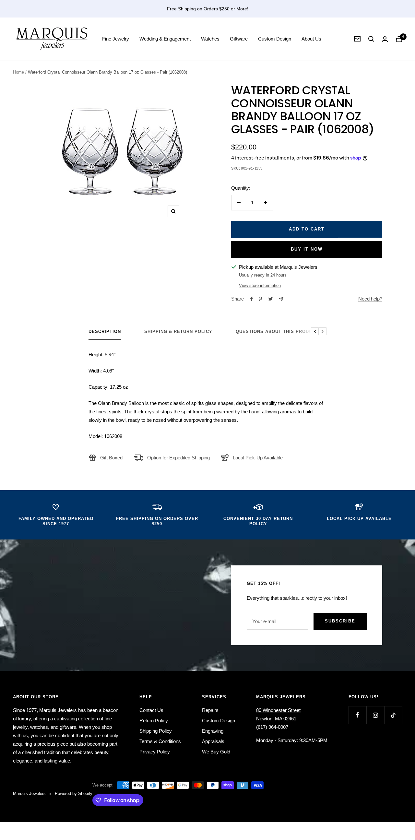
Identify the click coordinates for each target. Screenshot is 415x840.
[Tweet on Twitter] (270, 299)
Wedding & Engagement (165, 38)
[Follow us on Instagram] (375, 715)
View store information (260, 285)
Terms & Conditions (160, 741)
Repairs (210, 710)
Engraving (212, 731)
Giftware (239, 38)
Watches (210, 38)
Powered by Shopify (73, 793)
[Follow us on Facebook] (357, 715)
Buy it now (307, 249)
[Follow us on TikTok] (393, 715)
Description (105, 331)
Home (18, 72)
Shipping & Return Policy (178, 331)
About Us (311, 38)
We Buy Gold (216, 751)
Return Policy (153, 720)
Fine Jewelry (115, 38)
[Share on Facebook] (251, 299)
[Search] (371, 39)
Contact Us (151, 710)
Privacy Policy (154, 751)
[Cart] (399, 39)
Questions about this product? (278, 331)
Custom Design (274, 38)
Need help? (370, 299)
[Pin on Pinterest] (260, 299)
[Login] (385, 39)
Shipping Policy (155, 731)
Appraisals (213, 741)
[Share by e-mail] (281, 299)
